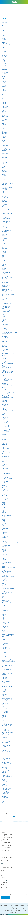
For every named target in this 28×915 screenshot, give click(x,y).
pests (3, 166)
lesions (3, 664)
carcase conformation (7, 303)
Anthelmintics (5, 574)
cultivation (4, 263)
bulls (3, 331)
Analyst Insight (5, 734)
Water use (4, 580)
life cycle (4, 155)
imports (4, 110)
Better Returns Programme (8, 732)
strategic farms (5, 456)
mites (3, 233)
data (3, 463)
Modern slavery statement (7, 859)
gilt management (6, 758)
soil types (4, 387)
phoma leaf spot (5, 162)
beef (3, 29)
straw (3, 54)
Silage (3, 316)
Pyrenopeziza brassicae (7, 592)
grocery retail (5, 69)
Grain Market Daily (6, 737)
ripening (4, 138)
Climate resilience (6, 798)
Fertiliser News (5, 789)
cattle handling (5, 342)
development (5, 145)
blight (3, 733)
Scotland (4, 476)
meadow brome (5, 246)
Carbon (3, 780)
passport (4, 193)
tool (3, 77)
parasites (4, 359)
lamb (3, 30)
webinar (4, 500)
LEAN (3, 446)
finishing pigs (5, 761)
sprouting (4, 133)
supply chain (5, 89)
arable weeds (5, 477)
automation (4, 444)
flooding (4, 753)
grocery (4, 39)
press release (5, 514)
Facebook (5, 882)
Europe (3, 618)
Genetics (4, 295)
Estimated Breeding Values (8, 724)
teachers (4, 46)
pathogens (4, 694)
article (3, 493)
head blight (4, 189)
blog (3, 596)
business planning (6, 676)
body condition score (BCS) (8, 353)
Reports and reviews (6, 842)
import (3, 695)
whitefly (4, 537)
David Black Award (6, 623)
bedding (4, 523)
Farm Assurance (5, 764)
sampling (4, 115)
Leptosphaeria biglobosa (7, 214)
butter (3, 598)
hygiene (4, 105)
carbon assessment (6, 506)
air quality (4, 499)
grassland (4, 430)
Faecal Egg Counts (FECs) (7, 372)
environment (5, 40)
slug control (4, 423)
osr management (6, 681)
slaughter (4, 524)
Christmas (4, 68)
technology (4, 486)
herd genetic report (6, 721)
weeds (3, 170)
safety (3, 345)
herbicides (4, 237)
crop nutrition (5, 400)
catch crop (4, 175)
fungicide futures (6, 585)
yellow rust (4, 200)
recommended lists (6, 562)
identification (5, 601)
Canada (4, 124)
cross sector (4, 546)
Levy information (5, 839)
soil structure (5, 388)
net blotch (4, 201)
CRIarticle (4, 638)
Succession (4, 646)
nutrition (4, 67)
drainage (4, 361)
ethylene (4, 605)
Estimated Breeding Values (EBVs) (9, 332)
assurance (4, 118)
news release (5, 490)
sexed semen (5, 349)
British (3, 487)
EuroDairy (4, 504)
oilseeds (4, 436)
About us (3, 831)
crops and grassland (6, 669)
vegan (3, 25)
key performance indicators (8, 294)
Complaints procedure (6, 855)
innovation (4, 88)
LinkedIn (5, 886)
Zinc (3, 256)
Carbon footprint (6, 276)
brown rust (4, 199)
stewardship (5, 99)
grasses (4, 180)
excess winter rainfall (7, 665)
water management (6, 421)
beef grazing (5, 742)
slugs (3, 167)
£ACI (3, 702)
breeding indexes (6, 333)
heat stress (4, 284)
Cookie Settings (3, 914)
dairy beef (4, 346)
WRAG (3, 239)
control (3, 606)
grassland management (7, 410)
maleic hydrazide (6, 730)
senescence (4, 150)
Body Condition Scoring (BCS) (8, 412)
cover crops (4, 584)
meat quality (5, 474)
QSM (3, 450)
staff (3, 757)
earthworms (5, 434)
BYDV (3, 223)
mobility (4, 319)
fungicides (4, 222)
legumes (4, 179)
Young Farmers (5, 680)
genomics (4, 657)
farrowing (4, 51)
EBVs (3, 350)
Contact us (3, 876)
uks (3, 707)
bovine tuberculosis (6, 768)
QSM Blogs (4, 708)
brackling (4, 135)
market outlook (5, 622)
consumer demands (6, 741)
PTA (3, 302)
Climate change (5, 278)
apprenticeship (5, 600)
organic (4, 235)
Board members (5, 703)
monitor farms (5, 457)
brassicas (4, 178)
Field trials (4, 767)
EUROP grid (4, 340)
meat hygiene (5, 468)
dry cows (4, 328)
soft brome (4, 247)
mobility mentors (6, 689)
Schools (4, 683)
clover (3, 182)
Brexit (3, 47)
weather (4, 682)
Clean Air (4, 715)
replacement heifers (6, 367)
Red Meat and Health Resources (9, 849)
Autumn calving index (7, 685)
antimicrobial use (6, 525)
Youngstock (4, 723)
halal (3, 511)
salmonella (4, 759)
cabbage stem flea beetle (7, 169)
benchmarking (5, 289)
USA (3, 125)
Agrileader (4, 783)
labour (3, 644)
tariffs (3, 693)
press (3, 491)
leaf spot (4, 205)
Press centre (4, 877)
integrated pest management (8, 588)
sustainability (5, 643)
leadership (4, 670)
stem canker (5, 217)
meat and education (6, 44)
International (5, 481)
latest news (4, 521)
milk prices (4, 286)
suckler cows (5, 352)
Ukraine (4, 122)
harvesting (4, 401)
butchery (4, 690)
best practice (5, 570)
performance (5, 528)
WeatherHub (5, 595)
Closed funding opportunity (8, 802)
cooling (3, 269)
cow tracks (4, 744)
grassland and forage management (10, 542)
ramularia (4, 204)
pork (3, 31)
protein (3, 34)
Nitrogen (4, 257)
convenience (5, 71)
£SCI (3, 301)
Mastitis (4, 327)
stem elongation (5, 152)
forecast (4, 114)
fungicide (4, 184)
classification (5, 336)
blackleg (4, 614)
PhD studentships (6, 572)
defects (3, 619)
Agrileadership (5, 784)
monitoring (4, 651)
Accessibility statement (6, 866)
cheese (3, 520)
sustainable (4, 42)
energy (3, 95)
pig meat (4, 750)
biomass (4, 159)
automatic (4, 264)
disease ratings (5, 713)
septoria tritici (5, 212)
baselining (4, 791)
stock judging (5, 678)
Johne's (3, 691)
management (5, 532)
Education (3, 836)
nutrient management (7, 379)
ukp (3, 706)
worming (4, 48)
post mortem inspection (7, 397)
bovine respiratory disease (8, 576)
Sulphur (4, 251)
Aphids (3, 229)
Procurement (4, 840)
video (3, 503)
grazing (4, 365)
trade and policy (5, 781)
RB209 (3, 516)
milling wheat (5, 551)
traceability (4, 495)
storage (4, 174)
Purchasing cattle (6, 306)
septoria (4, 196)
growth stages (5, 142)
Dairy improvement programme (9, 602)
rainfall (3, 581)
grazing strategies (6, 395)
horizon (4, 90)
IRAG (3, 558)
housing (4, 97)
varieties (4, 544)
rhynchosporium (6, 203)
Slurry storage (5, 696)
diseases (4, 438)
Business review (5, 727)
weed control (5, 380)
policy (3, 639)
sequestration (5, 280)
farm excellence (5, 85)
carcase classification (6, 575)
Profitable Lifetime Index (7, 699)
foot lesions (4, 315)
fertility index (5, 297)
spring (3, 141)
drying (3, 270)
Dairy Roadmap (5, 770)
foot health (4, 719)
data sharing (5, 472)
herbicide (4, 587)
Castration (4, 766)
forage (3, 318)
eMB (3, 78)
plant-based (5, 519)
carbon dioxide (5, 762)
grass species (5, 383)
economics (4, 754)
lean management (6, 774)
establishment (5, 146)
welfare (4, 52)
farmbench (4, 464)
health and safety (6, 429)
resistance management (7, 213)
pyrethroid (4, 226)
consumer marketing (6, 687)
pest (3, 583)
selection (4, 338)
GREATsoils (4, 422)
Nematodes (4, 231)
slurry (3, 591)
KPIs (3, 480)
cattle (3, 357)
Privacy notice (4, 860)
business (4, 74)
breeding (4, 50)
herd (3, 533)
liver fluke (4, 370)
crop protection (5, 426)
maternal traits (5, 417)
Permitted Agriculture (7, 776)
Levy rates (4, 65)
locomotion (4, 304)
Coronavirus (5, 771)
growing (4, 362)
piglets (3, 61)
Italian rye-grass (5, 240)
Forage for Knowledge (7, 686)
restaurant (4, 554)
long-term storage (6, 272)
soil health (4, 439)
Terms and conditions (6, 867)
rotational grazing (6, 579)
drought (4, 507)
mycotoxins (4, 188)
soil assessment (5, 431)
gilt (3, 531)
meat (3, 465)
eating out (4, 466)
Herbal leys (4, 755)
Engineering (5, 610)
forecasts (4, 593)
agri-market (4, 647)
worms (3, 368)
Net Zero (4, 778)
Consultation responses (7, 834)
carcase (4, 746)
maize (3, 399)
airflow (3, 613)
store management (6, 648)
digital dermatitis (6, 314)
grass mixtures (5, 384)
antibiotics (4, 470)
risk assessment (5, 101)
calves (3, 348)
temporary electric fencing (8, 635)
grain (3, 265)
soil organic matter (6, 440)
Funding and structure (6, 837)
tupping (4, 418)
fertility (3, 355)
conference (4, 483)
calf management (6, 473)
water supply (5, 712)
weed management (6, 515)
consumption (5, 72)
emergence (4, 157)
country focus (5, 652)
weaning (4, 63)
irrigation (4, 419)
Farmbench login (5, 844)
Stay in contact (5, 897)
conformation (5, 337)
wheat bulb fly (5, 227)
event (3, 502)
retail (3, 455)
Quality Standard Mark (7, 698)
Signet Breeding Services (7, 408)
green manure (5, 176)
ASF (3, 120)
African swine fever (6, 561)
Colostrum (4, 308)
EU (2, 728)
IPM (3, 553)
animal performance (6, 745)
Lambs (3, 413)
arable (3, 435)
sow (3, 527)
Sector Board (5, 625)
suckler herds (5, 631)
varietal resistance (6, 218)
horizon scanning (6, 107)
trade (3, 482)
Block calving (5, 668)
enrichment (4, 102)
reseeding (4, 382)
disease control (5, 608)
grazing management (7, 416)
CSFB (3, 225)
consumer (4, 22)
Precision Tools (5, 749)
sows (3, 529)
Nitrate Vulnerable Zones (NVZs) (9, 392)
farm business (5, 498)
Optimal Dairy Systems (7, 478)
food (3, 451)
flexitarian (4, 33)
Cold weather (5, 793)
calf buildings (5, 282)
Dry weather (5, 796)
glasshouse (4, 538)
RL (2, 127)
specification (5, 341)
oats (3, 128)
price (3, 281)
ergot (3, 210)
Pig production (5, 612)
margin (3, 287)
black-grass (4, 171)
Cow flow (4, 323)
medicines (4, 80)
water (3, 57)
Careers (3, 832)
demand (4, 259)
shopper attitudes (6, 489)
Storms (3, 800)
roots (3, 158)
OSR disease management (8, 659)
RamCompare (5, 541)
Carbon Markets (5, 785)
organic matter (5, 433)
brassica (4, 268)
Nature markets (5, 792)
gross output (5, 132)
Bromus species (5, 244)
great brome (5, 242)
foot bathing (5, 666)
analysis (4, 589)
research (4, 86)
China (3, 627)
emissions (4, 550)
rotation (4, 161)
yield (3, 154)
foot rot (3, 206)
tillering (4, 148)
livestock (4, 84)
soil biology (4, 389)
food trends (4, 460)
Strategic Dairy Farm (6, 545)
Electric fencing (5, 632)
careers (4, 76)
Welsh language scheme (7, 870)
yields (3, 131)
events (3, 566)
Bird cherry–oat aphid (7, 230)
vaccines (4, 405)
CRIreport (4, 630)
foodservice (4, 453)
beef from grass (5, 672)
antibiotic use (5, 404)
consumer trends (6, 452)
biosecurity (4, 119)
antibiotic (4, 81)
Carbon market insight (7, 788)
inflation (4, 37)
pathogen (4, 186)
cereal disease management (8, 663)
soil (3, 98)
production (4, 91)
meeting (4, 512)
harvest (4, 172)
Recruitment (5, 626)
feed (3, 112)
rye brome (4, 248)
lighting (4, 578)
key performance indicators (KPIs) (9, 385)
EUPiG (3, 540)
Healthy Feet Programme (7, 310)
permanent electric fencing (8, 634)
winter (3, 140)
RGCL (3, 720)
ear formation (5, 153)
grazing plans (5, 396)
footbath (4, 656)
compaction (4, 261)
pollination (4, 642)
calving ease (5, 298)
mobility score (5, 325)
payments (4, 640)
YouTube (5, 887)
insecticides (4, 559)
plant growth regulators (7, 183)
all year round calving (7, 293)
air (2, 94)
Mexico (3, 534)
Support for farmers (6, 847)
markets (4, 129)
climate (3, 779)
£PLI (3, 299)
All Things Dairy (5, 740)
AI (2, 597)
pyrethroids (4, 234)
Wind (3, 801)
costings (4, 402)
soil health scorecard (6, 725)
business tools (5, 508)
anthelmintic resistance (7, 371)
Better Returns (5, 655)
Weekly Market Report (7, 736)
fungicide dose (5, 209)
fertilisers (4, 391)
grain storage (5, 192)
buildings (4, 56)
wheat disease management (8, 660)
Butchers (4, 729)
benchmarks (5, 144)
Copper (3, 255)
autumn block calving (7, 290)
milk (3, 459)
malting (4, 274)
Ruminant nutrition (6, 571)
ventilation (4, 55)
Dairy (3, 21)
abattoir (4, 111)
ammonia (4, 549)
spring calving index (6, 700)
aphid (3, 447)
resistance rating (6, 221)
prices (3, 108)
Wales (3, 485)
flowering (4, 191)
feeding (4, 64)
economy (4, 38)
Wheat (3, 250)
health (3, 26)
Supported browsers (6, 869)
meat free (4, 24)
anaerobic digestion (6, 763)
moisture (4, 273)
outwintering (5, 775)
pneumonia (4, 358)
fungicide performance (7, 187)
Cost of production (6, 285)
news (3, 461)
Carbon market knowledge (8, 787)
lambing (4, 409)
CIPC (3, 609)
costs (3, 414)
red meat (4, 27)
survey (3, 629)
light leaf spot (5, 163)
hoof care (4, 320)
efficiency (4, 93)
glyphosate (4, 238)
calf (3, 469)
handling (4, 374)
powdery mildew (6, 197)
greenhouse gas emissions (8, 277)
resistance (4, 82)
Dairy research (5, 307)
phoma (3, 216)
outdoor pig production (7, 548)
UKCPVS (4, 220)
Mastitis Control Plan (6, 311)
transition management (7, 363)
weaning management (7, 378)
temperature (5, 116)
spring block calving (6, 291)
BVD (3, 636)
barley (3, 563)
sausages (4, 517)
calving (3, 354)
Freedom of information (7, 857)
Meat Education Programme (8, 751)
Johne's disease (5, 568)
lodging (4, 137)
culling (3, 366)
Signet (3, 335)
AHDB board (5, 711)
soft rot (3, 615)
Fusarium (4, 267)
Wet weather (5, 797)
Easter (3, 35)
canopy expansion (6, 149)
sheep (3, 565)
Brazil (3, 123)
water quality (5, 427)
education (4, 43)
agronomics (4, 136)
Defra (3, 557)
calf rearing (4, 621)
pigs (3, 510)
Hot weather (5, 794)
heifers (3, 375)
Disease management (7, 673)
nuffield (4, 674)
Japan (3, 653)
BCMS (3, 747)
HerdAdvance (5, 604)
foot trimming (5, 321)
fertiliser (4, 252)
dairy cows (4, 772)
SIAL (3, 704)
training (4, 73)
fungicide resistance (6, 208)
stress (3, 60)
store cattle (4, 677)
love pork (4, 738)
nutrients (4, 260)
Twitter (4, 884)
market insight (5, 106)
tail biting (4, 103)
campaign (4, 555)
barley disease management (8, 661)
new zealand (5, 649)
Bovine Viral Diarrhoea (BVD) (8, 567)
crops (3, 494)
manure (4, 253)
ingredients (4, 716)
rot (3, 617)
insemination (5, 329)
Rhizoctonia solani (6, 710)
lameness (4, 312)
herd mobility (5, 324)
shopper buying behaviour (8, 536)
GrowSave (4, 717)
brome (3, 243)
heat (3, 59)
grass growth (5, 393)
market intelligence (6, 425)
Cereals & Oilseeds (6, 448)
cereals (3, 195)
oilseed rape (5, 442)
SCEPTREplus (5, 443)
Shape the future (5, 850)
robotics (4, 497)
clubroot (4, 165)
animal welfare (5, 344)
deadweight (4, 406)
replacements (5, 376)
